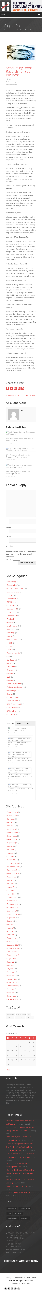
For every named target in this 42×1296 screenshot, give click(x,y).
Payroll (9, 650)
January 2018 (12, 901)
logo (29, 1014)
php (8, 656)
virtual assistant (20, 1017)
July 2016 (10, 962)
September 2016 (13, 955)
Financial (10, 622)
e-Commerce (12, 612)
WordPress (11, 714)
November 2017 (12, 907)
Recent (19, 723)
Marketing (10, 633)
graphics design (21, 1014)
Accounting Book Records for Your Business (19, 71)
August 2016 (11, 958)
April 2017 (10, 931)
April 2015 (10, 989)
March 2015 (11, 993)
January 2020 (12, 836)
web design (30, 1017)
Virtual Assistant (12, 701)
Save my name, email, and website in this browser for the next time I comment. (21, 554)
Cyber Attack (11, 605)
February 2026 (12, 812)
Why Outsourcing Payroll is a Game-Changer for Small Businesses (19, 456)
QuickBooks (11, 660)
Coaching (10, 595)
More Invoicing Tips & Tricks (17, 1186)
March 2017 (11, 935)
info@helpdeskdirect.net (17, 1249)
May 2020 (10, 822)
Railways (10, 663)
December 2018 (13, 863)
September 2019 (13, 839)
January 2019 (11, 860)
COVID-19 (10, 602)
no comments (12, 84)
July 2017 (10, 921)
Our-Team (10, 646)
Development (12, 609)
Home (6, 30)
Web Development (14, 704)
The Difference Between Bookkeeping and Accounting (19, 439)
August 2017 (11, 918)
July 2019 (10, 846)
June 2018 (10, 884)
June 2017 (10, 924)
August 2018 (11, 877)
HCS (10, 79)
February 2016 (12, 979)
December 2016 (13, 945)
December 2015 (12, 986)
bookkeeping (10, 1014)
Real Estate (11, 667)
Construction (11, 599)
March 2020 (11, 829)
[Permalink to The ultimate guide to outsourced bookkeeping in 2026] (21, 466)
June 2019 (10, 850)
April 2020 (11, 826)
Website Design (12, 711)
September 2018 (13, 873)
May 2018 (10, 887)
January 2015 (11, 996)
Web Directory (12, 708)
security (10, 673)
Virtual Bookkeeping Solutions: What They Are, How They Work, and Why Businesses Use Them (19, 1147)
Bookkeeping (12, 82)
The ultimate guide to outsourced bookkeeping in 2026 (18, 473)
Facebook (10, 619)
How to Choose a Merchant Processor (21, 1192)
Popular (10, 723)
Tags (28, 723)
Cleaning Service (13, 592)
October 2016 (12, 952)
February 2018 (12, 897)
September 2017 (13, 914)
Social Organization (14, 684)
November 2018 (13, 867)
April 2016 (10, 972)
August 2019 (11, 843)
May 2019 (10, 853)
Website (9, 546)
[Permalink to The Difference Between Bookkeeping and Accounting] (21, 433)
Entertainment (12, 616)
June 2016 (10, 965)
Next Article (31, 395)
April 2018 (10, 890)
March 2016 (11, 976)
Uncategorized (12, 697)
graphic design (12, 626)
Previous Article (12, 395)
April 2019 (10, 856)
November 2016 (13, 948)
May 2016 (10, 969)
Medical (10, 636)
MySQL (9, 643)
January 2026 (12, 816)
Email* (8, 537)
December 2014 (13, 999)
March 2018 (11, 894)
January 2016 (12, 982)
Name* (9, 527)
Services (10, 680)
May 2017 (10, 928)
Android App (11, 582)
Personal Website (13, 653)
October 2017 (12, 911)
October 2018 (12, 870)
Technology (11, 691)
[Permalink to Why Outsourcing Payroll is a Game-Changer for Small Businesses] (21, 450)
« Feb (8, 1070)
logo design (11, 629)
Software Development (15, 687)
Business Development (15, 588)
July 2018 (10, 880)
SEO (8, 677)
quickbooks (10, 1017)
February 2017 (12, 938)
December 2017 (12, 904)
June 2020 (11, 819)
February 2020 (12, 833)
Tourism (10, 694)
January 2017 (11, 941)
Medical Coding (12, 639)
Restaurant (10, 670)
